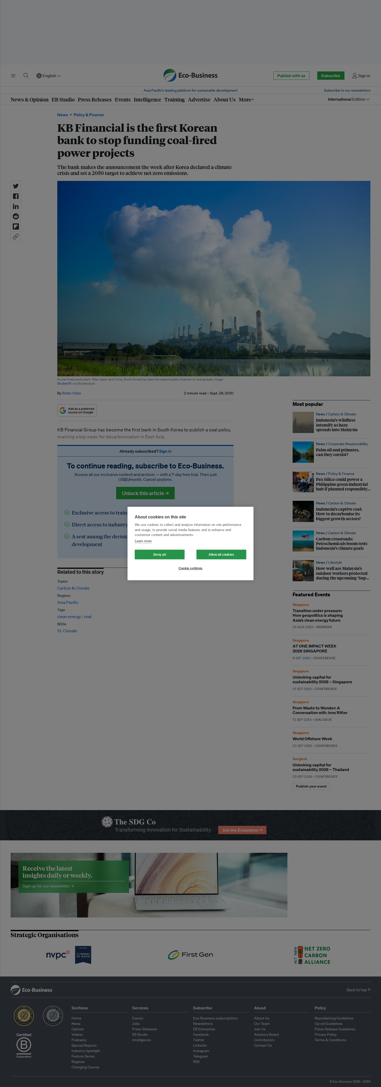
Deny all (159, 554)
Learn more (143, 541)
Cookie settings (190, 568)
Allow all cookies (221, 554)
